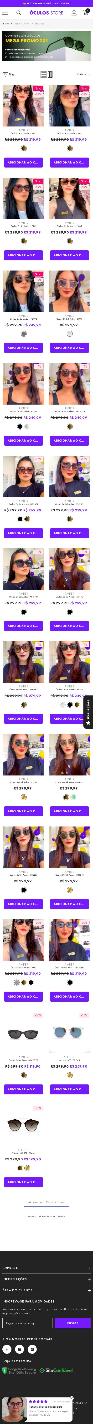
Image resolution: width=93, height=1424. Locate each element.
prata (27, 427)
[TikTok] (32, 1349)
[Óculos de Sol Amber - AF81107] (23, 569)
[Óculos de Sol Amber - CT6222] (69, 476)
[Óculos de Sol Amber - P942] (23, 940)
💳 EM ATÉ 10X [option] (46, 3)
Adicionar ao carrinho (25, 162)
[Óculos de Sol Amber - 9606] (23, 105)
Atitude (69, 1057)
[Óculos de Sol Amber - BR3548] (69, 847)
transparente (70, 334)
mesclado (17, 982)
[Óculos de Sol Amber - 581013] (69, 662)
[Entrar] (74, 12)
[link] (46, 46)
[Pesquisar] (19, 13)
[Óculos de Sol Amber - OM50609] (23, 1032)
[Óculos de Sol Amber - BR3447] (69, 754)
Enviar (72, 1323)
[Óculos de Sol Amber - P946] (23, 198)
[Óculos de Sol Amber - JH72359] (23, 476)
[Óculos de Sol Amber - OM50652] (69, 940)
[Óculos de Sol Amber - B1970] (23, 754)
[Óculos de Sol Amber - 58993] (69, 291)
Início (5, 23)
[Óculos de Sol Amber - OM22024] (69, 384)
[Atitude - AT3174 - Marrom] (23, 1125)
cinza (24, 334)
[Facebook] (6, 1349)
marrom (24, 148)
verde (73, 797)
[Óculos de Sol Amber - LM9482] (23, 662)
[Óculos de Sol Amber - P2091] (23, 384)
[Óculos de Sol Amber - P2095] (23, 291)
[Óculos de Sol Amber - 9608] (69, 105)
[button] (44, 74)
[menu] (5, 13)
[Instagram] (19, 1349)
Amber (23, 130)
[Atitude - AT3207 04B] (69, 1032)
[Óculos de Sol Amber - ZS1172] (69, 569)
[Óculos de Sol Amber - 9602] (69, 198)
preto (20, 427)
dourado (24, 797)
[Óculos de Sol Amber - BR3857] (23, 847)
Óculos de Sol (22, 23)
